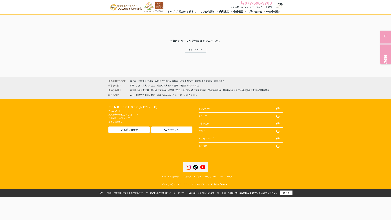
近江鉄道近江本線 (185, 90)
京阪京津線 (201, 90)
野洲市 (209, 81)
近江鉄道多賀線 (243, 90)
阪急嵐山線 (228, 90)
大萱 (167, 85)
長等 (190, 85)
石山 (132, 95)
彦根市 (175, 81)
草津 (159, 95)
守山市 (150, 81)
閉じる (286, 193)
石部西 (183, 85)
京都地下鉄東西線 (261, 90)
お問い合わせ (254, 11)
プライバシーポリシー (206, 176)
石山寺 (187, 95)
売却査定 (224, 11)
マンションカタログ (170, 176)
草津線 (162, 90)
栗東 (153, 95)
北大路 (145, 85)
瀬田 (132, 85)
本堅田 (175, 85)
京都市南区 (219, 81)
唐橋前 (139, 95)
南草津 (166, 95)
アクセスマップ (206, 138)
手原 (180, 95)
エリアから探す (206, 11)
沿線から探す (186, 11)
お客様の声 (204, 123)
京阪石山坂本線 (150, 90)
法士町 (160, 85)
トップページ (205, 108)
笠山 (153, 85)
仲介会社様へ (273, 11)
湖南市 (166, 81)
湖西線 (171, 90)
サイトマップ (226, 176)
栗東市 (158, 81)
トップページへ (196, 49)
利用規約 (187, 176)
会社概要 (238, 11)
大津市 (133, 81)
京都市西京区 (186, 81)
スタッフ (203, 116)
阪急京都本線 (214, 90)
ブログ (202, 131)
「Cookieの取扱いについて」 (246, 193)
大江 (138, 85)
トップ (171, 11)
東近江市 (199, 81)
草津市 (141, 81)
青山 (197, 85)
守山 (174, 95)
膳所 (195, 95)
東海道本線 (135, 90)
